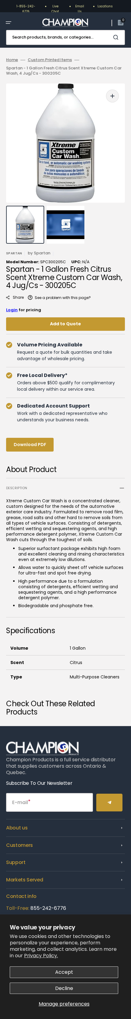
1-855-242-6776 (25, 9)
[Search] (117, 37)
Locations (105, 6)
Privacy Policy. (41, 955)
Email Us (79, 9)
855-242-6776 (48, 908)
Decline (64, 988)
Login (12, 310)
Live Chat (55, 9)
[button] (8, 22)
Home (12, 60)
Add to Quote (65, 324)
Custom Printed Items (50, 60)
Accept (64, 972)
